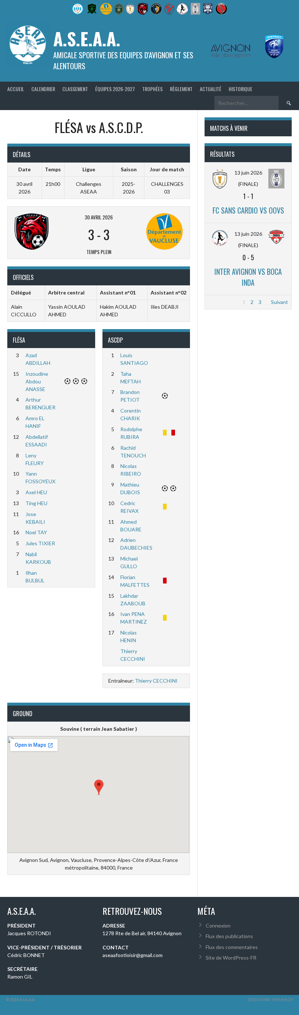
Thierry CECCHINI (156, 681)
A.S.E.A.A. (86, 38)
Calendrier (43, 89)
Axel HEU (36, 492)
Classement (75, 89)
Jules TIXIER (40, 543)
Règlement (181, 89)
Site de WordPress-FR (231, 958)
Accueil (15, 89)
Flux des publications (229, 936)
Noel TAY (36, 532)
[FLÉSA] (44, 231)
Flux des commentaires (232, 947)
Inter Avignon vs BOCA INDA (248, 277)
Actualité (210, 89)
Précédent (220, 302)
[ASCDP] (154, 231)
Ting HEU (36, 503)
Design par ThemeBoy (270, 999)
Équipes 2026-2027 (115, 89)
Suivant (279, 302)
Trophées (152, 89)
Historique (240, 89)
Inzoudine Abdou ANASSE (37, 381)
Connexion (218, 925)
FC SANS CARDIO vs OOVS (248, 210)
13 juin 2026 (248, 172)
